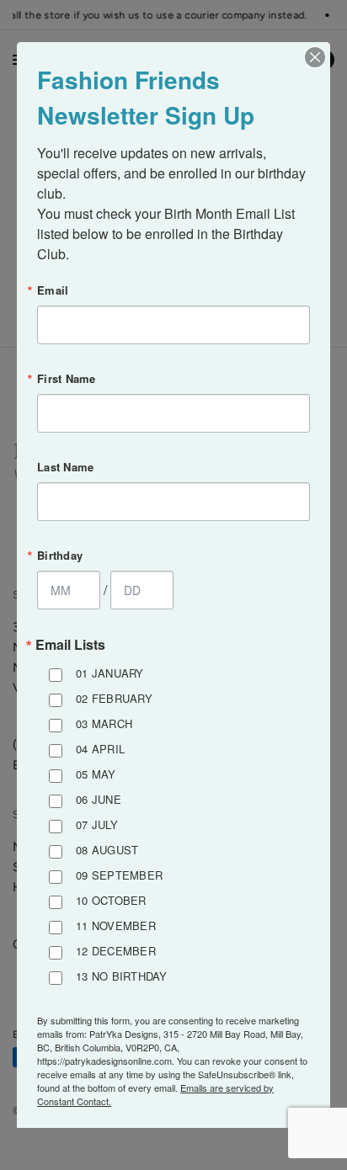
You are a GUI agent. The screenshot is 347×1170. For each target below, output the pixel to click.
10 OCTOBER (111, 900)
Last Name (65, 466)
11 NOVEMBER (116, 925)
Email (52, 290)
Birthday (60, 555)
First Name (66, 378)
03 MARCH (104, 723)
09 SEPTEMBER (119, 875)
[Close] (315, 57)
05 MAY (96, 774)
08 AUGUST (107, 850)
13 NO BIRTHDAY (122, 976)
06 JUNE (98, 799)
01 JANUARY (110, 673)
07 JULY (97, 824)
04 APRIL (100, 749)
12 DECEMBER (116, 951)
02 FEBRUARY (114, 698)
